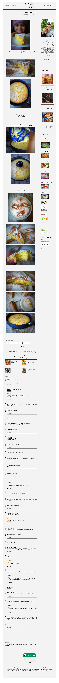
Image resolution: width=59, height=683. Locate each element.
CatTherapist (9, 473)
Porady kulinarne (50, 5)
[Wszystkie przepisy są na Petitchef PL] (44, 203)
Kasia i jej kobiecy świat (13, 395)
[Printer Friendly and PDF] (9, 340)
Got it (51, 679)
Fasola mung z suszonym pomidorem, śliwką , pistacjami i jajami (29, 352)
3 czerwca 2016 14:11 (14, 410)
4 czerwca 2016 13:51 (12, 457)
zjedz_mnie (9, 410)
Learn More (47, 679)
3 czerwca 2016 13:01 (12, 403)
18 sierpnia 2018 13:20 (20, 577)
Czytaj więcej (49, 89)
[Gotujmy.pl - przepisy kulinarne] (45, 246)
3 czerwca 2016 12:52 (21, 395)
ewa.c (8, 528)
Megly (8, 403)
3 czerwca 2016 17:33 (13, 429)
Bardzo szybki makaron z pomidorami (12, 351)
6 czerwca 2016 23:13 (17, 498)
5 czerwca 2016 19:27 (16, 465)
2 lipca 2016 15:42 (11, 528)
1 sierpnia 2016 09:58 (19, 534)
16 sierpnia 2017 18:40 (14, 554)
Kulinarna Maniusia (10, 444)
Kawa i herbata (12, 5)
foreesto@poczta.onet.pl (11, 534)
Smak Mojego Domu (10, 498)
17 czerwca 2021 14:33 (13, 624)
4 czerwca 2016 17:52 (15, 473)
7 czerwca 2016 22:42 (17, 505)
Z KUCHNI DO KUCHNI (12, 520)
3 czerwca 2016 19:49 (17, 444)
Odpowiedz (9, 384)
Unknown (8, 429)
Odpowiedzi (10, 393)
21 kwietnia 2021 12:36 (14, 616)
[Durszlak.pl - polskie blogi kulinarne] (44, 248)
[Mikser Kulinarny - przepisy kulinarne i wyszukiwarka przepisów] (44, 234)
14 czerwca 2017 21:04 (13, 547)
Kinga (8, 379)
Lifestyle (44, 5)
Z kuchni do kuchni (29, 5)
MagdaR (8, 592)
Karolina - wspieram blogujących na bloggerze (15, 423)
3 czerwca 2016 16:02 (27, 423)
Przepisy (6, 5)
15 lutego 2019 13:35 (20, 607)
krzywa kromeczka (10, 505)
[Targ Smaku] (43, 223)
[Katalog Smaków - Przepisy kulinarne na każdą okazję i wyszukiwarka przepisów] (44, 210)
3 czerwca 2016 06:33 (12, 379)
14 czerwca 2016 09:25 (20, 520)
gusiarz (8, 547)
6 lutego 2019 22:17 (13, 592)
